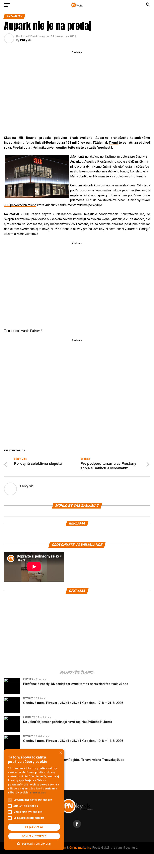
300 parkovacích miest (20, 205)
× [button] (60, 752)
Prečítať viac (38, 792)
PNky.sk (25, 40)
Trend (113, 142)
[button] (34, 843)
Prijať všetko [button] (34, 827)
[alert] (34, 799)
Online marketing (80, 847)
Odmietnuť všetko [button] (34, 836)
